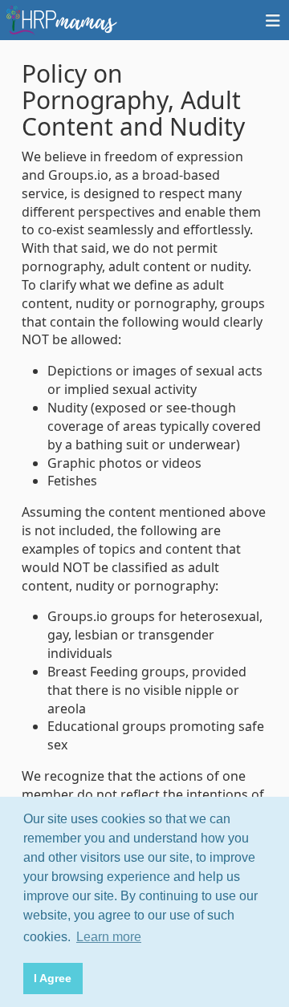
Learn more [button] (108, 937)
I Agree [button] (52, 978)
